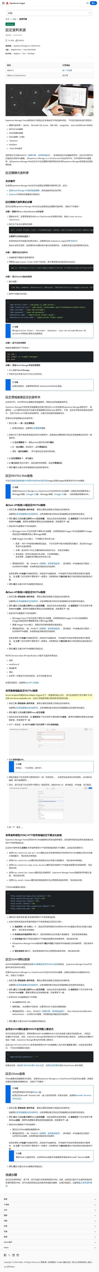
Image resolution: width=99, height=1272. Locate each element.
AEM (14, 19)
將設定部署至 (53, 1065)
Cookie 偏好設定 (64, 1262)
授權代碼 (32, 155)
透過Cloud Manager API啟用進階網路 (24, 190)
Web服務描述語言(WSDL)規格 (45, 964)
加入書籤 (11, 40)
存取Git (74, 241)
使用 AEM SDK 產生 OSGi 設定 (31, 1065)
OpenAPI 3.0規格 (32, 682)
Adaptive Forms (16, 50)
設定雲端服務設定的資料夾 (26, 514)
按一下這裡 (67, 70)
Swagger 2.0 (31, 494)
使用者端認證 (44, 155)
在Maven (12, 194)
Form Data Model (30, 50)
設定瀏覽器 (36, 428)
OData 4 (36, 1092)
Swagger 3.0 (59, 494)
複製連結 (21, 40)
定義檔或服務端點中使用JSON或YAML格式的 (28, 480)
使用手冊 (23, 19)
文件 (7, 19)
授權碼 (43, 563)
